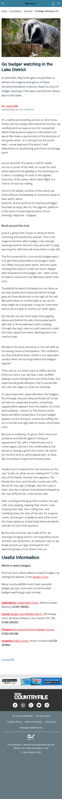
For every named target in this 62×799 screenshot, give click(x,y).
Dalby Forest (15, 641)
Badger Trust (40, 577)
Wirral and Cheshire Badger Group (28, 629)
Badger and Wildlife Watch (22, 614)
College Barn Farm (20, 602)
